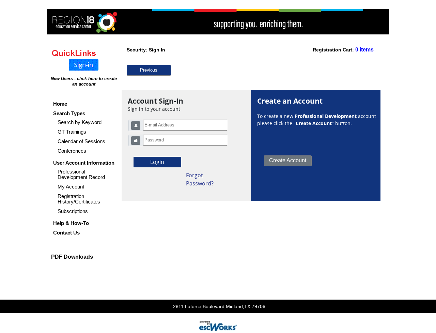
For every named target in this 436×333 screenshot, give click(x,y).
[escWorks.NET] (218, 325)
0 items (364, 49)
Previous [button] (148, 70)
